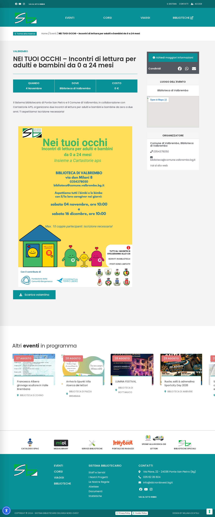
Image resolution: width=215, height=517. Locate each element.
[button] (179, 68)
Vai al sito (37, 4)
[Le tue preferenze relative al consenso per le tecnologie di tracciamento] (209, 511)
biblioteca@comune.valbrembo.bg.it (172, 160)
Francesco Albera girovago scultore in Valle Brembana (32, 385)
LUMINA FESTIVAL (125, 381)
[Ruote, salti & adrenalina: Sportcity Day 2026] (181, 369)
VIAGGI (59, 477)
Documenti (95, 491)
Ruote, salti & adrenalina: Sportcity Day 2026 (179, 383)
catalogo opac (30, 448)
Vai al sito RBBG (148, 497)
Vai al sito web (159, 165)
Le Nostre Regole (99, 482)
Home (44, 33)
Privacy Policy (124, 513)
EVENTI (58, 466)
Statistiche (95, 496)
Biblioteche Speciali (185, 448)
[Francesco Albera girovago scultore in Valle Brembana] (33, 369)
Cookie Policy (141, 513)
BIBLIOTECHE (62, 483)
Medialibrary (61, 448)
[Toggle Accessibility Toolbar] (6, 510)
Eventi (53, 33)
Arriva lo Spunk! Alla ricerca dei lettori (78, 383)
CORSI (58, 471)
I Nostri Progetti (98, 477)
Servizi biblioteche (92, 448)
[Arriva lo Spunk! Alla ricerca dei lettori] (83, 369)
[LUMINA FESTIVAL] (132, 369)
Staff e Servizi (97, 472)
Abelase (94, 486)
